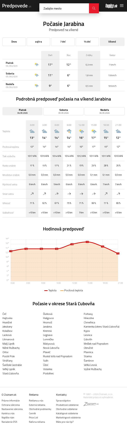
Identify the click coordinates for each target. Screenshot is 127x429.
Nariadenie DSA (9, 422)
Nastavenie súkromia (12, 409)
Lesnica (88, 335)
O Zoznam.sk (9, 395)
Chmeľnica (89, 322)
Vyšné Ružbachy (93, 369)
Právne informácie (11, 400)
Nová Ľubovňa (51, 348)
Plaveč (46, 352)
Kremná (47, 331)
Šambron (89, 361)
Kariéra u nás (8, 413)
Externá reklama (37, 405)
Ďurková (47, 314)
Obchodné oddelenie (66, 409)
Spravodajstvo (63, 400)
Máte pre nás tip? (65, 422)
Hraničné (7, 322)
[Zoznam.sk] (92, 405)
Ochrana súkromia (11, 405)
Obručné (88, 348)
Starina (88, 356)
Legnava (47, 335)
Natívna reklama (37, 422)
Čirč (4, 314)
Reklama (33, 395)
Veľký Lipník (8, 369)
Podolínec (48, 373)
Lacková (6, 335)
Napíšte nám (8, 417)
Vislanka (47, 369)
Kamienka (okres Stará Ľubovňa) (101, 326)
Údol (45, 365)
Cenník (32, 413)
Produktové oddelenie (67, 405)
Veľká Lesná (90, 365)
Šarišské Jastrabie (12, 365)
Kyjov (87, 331)
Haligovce (48, 318)
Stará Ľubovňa (10, 373)
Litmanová (8, 339)
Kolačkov (7, 331)
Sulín (45, 361)
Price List (33, 417)
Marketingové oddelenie (68, 417)
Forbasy (88, 314)
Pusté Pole (8, 356)
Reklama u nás (36, 400)
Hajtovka (7, 318)
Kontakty (61, 395)
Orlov (5, 352)
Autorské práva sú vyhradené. (98, 397)
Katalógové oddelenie (67, 413)
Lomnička (48, 339)
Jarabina (47, 326)
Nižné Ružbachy (11, 348)
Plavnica (88, 352)
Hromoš (47, 322)
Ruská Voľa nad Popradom (57, 356)
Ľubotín (88, 339)
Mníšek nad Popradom (96, 344)
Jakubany (7, 326)
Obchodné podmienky (40, 409)
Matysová (48, 344)
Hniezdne (89, 318)
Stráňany (7, 361)
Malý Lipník (8, 344)
